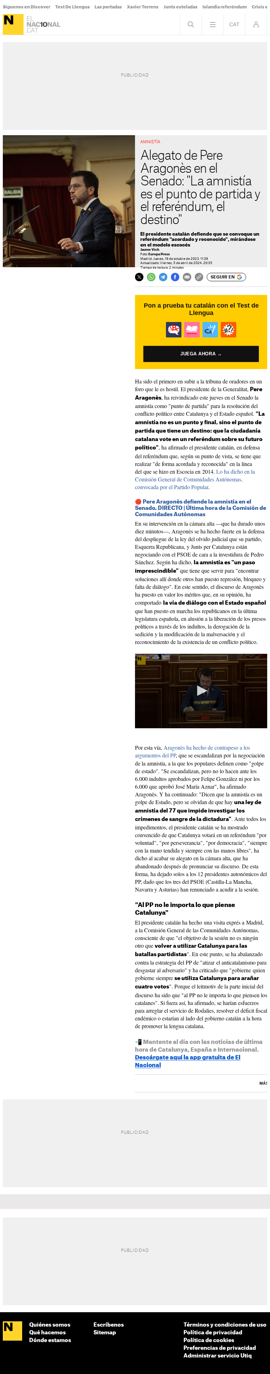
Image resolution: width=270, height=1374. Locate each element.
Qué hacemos (47, 1332)
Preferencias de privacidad (220, 1348)
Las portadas (108, 7)
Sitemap (105, 1332)
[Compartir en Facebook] (175, 277)
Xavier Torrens (143, 7)
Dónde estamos (50, 1340)
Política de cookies (209, 1340)
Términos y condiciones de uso (225, 1325)
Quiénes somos (49, 1325)
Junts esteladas (180, 7)
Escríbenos (109, 1325)
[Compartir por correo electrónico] (187, 277)
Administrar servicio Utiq (218, 1356)
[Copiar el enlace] (199, 277)
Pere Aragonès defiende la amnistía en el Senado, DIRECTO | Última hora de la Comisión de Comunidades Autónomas (200, 508)
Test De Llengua (72, 7)
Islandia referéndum (224, 7)
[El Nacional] (13, 24)
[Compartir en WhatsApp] (151, 277)
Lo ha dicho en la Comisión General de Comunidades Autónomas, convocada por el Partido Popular (195, 479)
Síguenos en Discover (26, 7)
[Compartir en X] (139, 277)
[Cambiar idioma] (234, 24)
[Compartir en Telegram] (163, 277)
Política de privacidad (213, 1332)
